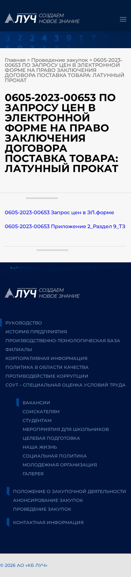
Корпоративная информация (46, 358)
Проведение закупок (59, 60)
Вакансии (36, 403)
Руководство (23, 323)
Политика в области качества (47, 367)
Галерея (33, 474)
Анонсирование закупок (48, 500)
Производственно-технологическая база (62, 340)
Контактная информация (48, 522)
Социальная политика (55, 456)
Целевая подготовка (51, 438)
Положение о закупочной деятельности (69, 491)
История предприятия (36, 332)
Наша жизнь (40, 447)
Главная (15, 60)
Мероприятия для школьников (66, 429)
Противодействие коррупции (46, 376)
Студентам (37, 420)
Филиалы (18, 349)
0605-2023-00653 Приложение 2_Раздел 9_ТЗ (65, 226)
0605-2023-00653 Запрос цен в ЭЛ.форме (59, 212)
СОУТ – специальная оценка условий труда (65, 385)
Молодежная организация (60, 465)
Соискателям (41, 411)
